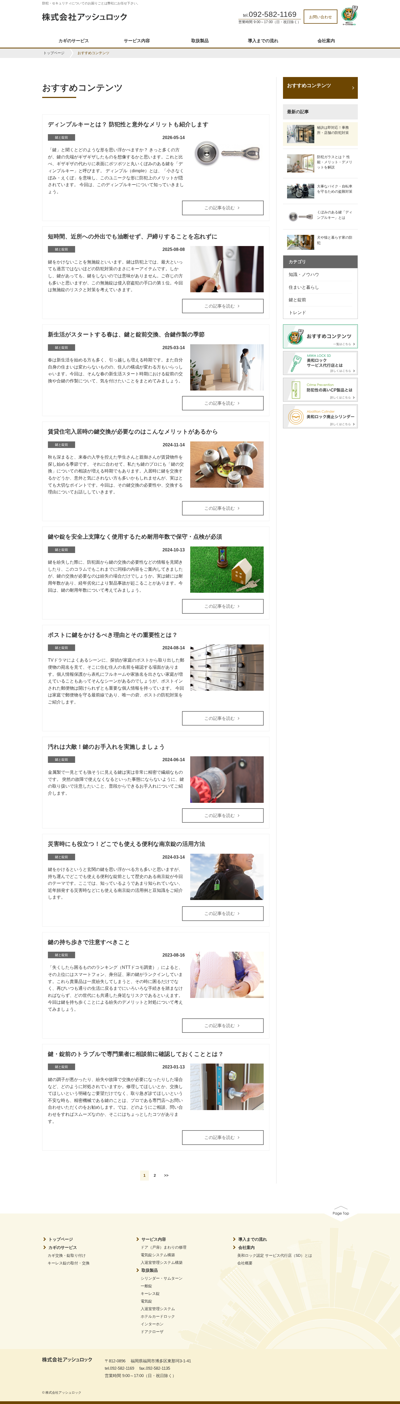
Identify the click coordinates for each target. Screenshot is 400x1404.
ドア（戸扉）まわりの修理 (163, 1247)
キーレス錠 (150, 1293)
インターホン (152, 1324)
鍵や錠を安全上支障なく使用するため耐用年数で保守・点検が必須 (135, 536)
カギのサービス (74, 41)
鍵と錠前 (297, 299)
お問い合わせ (320, 17)
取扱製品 (200, 41)
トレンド (297, 312)
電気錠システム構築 (158, 1255)
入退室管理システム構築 (162, 1262)
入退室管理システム (158, 1309)
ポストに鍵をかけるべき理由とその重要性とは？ (113, 635)
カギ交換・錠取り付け (67, 1255)
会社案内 (326, 41)
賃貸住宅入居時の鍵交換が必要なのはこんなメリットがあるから (133, 431)
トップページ (53, 53)
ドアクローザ (152, 1331)
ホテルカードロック (158, 1316)
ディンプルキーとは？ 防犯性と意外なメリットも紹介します (128, 124)
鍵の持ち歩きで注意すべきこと (89, 942)
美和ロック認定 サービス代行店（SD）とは (274, 1255)
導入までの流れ (263, 41)
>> (166, 1175)
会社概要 (245, 1263)
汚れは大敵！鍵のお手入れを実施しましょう (106, 747)
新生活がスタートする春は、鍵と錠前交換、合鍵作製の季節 (126, 334)
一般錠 (146, 1286)
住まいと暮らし (304, 287)
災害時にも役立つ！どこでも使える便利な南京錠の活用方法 (126, 844)
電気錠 (146, 1301)
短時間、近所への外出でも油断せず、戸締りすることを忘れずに (133, 236)
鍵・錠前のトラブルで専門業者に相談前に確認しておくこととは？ (136, 1054)
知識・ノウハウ (304, 274)
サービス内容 (137, 41)
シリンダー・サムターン (162, 1278)
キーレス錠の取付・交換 (69, 1263)
